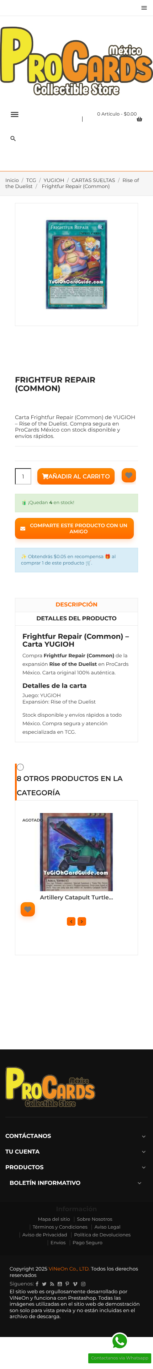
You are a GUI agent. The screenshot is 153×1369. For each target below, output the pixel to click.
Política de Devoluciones (102, 1235)
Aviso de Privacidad (44, 1235)
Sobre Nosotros (94, 1219)
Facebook (37, 1284)
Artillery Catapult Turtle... (76, 897)
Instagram (83, 1284)
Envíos (58, 1243)
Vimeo (75, 1284)
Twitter (44, 1284)
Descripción (76, 604)
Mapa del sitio (54, 1219)
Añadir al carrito (79, 476)
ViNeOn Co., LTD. (69, 1269)
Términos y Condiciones (60, 1227)
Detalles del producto (76, 618)
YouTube (60, 1284)
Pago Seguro (87, 1243)
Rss (52, 1284)
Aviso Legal (107, 1227)
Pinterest (67, 1284)
